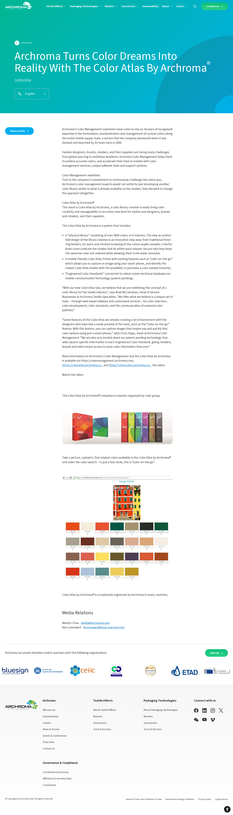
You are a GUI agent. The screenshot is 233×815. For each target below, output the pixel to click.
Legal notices (221, 799)
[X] (221, 710)
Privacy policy (204, 799)
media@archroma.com (95, 623)
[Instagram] (212, 710)
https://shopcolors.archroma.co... (130, 365)
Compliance (49, 785)
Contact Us (49, 749)
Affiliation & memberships (57, 778)
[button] (56, 6)
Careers (47, 723)
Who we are (49, 710)
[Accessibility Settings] (227, 809)
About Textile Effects (104, 710)
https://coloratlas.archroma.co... (82, 365)
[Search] (195, 6)
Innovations (100, 723)
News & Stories (51, 729)
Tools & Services (102, 729)
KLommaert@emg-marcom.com (104, 627)
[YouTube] (204, 719)
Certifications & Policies (56, 772)
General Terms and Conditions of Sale (144, 799)
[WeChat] (196, 720)
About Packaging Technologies (161, 710)
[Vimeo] (212, 720)
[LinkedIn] (204, 710)
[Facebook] (196, 710)
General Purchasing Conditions (179, 799)
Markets (97, 716)
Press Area (48, 742)
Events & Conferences (55, 736)
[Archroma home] (18, 6)
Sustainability (50, 716)
